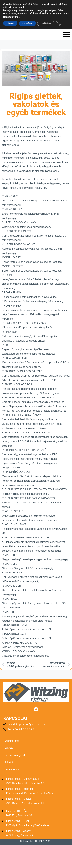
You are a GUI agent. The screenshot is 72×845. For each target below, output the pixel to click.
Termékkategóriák (15, 755)
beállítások (32, 13)
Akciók (9, 747)
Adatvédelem (12, 769)
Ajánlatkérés (12, 740)
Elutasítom (27, 23)
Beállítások (46, 23)
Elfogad (10, 23)
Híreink (9, 762)
